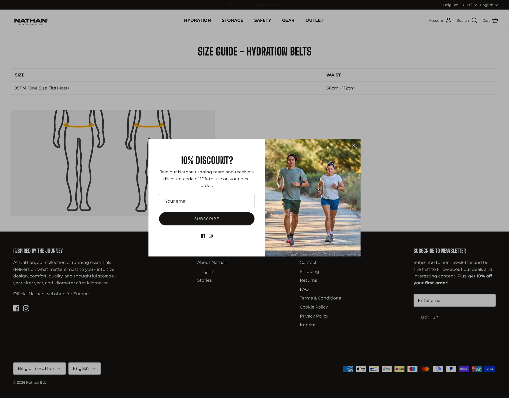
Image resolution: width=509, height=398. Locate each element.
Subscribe (206, 218)
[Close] (354, 145)
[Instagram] (211, 236)
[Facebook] (203, 236)
